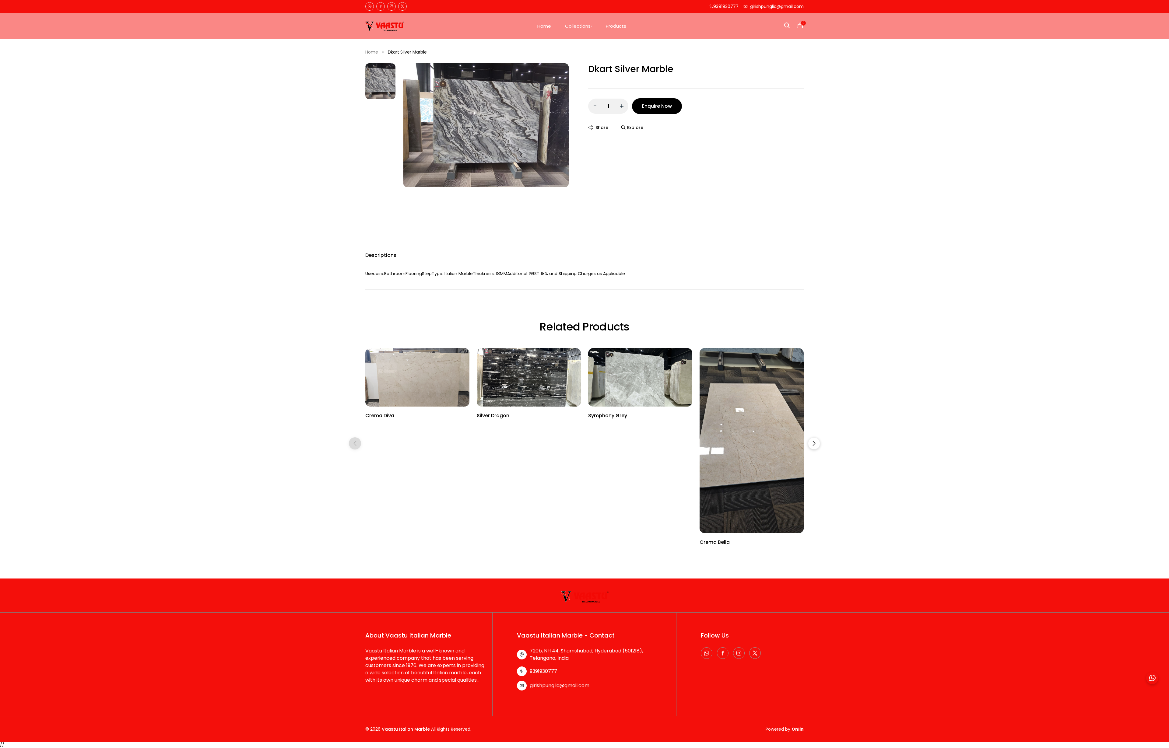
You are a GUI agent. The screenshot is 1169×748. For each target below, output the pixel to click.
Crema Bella (715, 542)
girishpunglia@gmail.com (777, 6)
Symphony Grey (607, 415)
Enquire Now (657, 106)
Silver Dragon (493, 415)
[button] (814, 443)
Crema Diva (379, 415)
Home (544, 26)
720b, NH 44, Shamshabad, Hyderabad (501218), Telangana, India (586, 654)
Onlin (798, 729)
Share (601, 127)
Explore (635, 127)
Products (616, 26)
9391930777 (726, 6)
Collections (578, 26)
